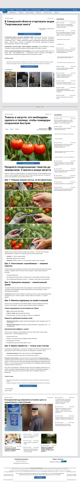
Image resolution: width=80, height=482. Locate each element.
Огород (11, 129)
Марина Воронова (43, 128)
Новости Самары (10, 18)
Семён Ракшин (42, 28)
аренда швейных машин (61, 39)
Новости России (61, 48)
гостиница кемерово (9, 388)
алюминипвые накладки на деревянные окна (66, 62)
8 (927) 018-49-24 (21, 461)
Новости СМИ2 (8, 71)
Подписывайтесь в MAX (29, 34)
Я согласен (40, 477)
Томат (7, 129)
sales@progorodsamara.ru (21, 463)
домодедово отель (8, 69)
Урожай (17, 129)
